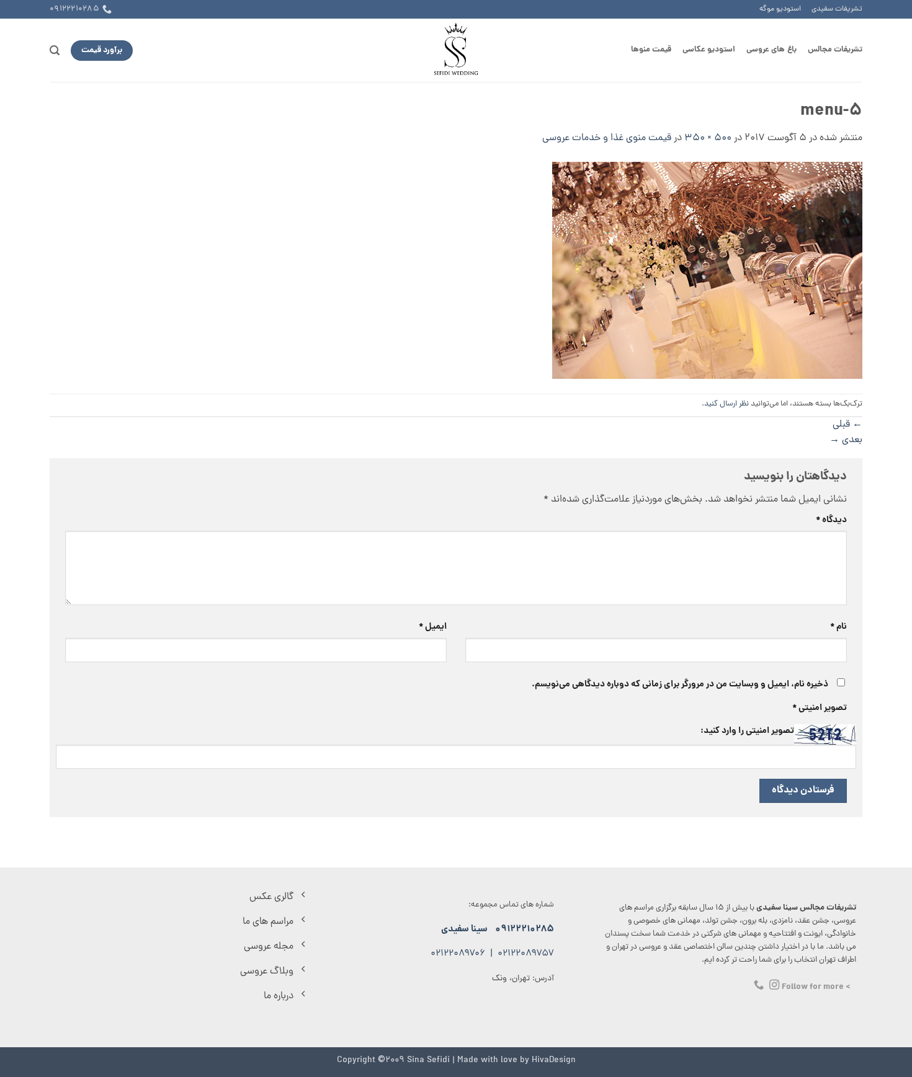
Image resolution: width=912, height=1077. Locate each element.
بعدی (845, 440)
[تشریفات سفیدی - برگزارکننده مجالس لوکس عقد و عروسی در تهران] (456, 50)
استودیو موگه (780, 9)
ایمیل (433, 627)
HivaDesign (554, 1060)
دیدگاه (831, 520)
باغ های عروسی (771, 49)
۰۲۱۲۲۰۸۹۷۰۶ (458, 954)
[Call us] (759, 985)
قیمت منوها (651, 49)
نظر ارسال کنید (726, 404)
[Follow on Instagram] (774, 985)
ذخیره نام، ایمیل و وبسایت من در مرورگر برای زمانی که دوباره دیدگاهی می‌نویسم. (680, 684)
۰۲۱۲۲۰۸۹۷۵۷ (526, 954)
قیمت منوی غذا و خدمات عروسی (606, 138)
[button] (55, 50)
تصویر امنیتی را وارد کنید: (747, 731)
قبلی (847, 424)
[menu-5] (707, 271)
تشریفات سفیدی (836, 9)
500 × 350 (707, 138)
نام (838, 627)
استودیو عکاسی (708, 49)
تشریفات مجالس (835, 49)
